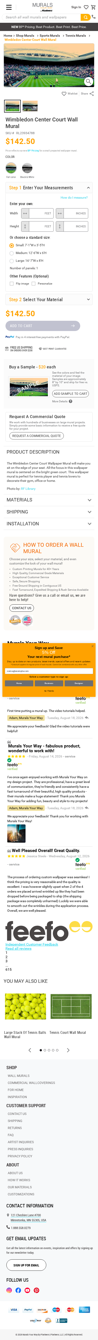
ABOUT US (15, 1173)
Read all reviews (18, 948)
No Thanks (49, 691)
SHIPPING (15, 1121)
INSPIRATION (17, 1097)
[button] (30, 1050)
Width (14, 213)
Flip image (22, 283)
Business (49, 683)
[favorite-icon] (86, 7)
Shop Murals (25, 35)
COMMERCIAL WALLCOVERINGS (31, 1083)
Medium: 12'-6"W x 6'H (31, 253)
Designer (79, 683)
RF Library (28, 488)
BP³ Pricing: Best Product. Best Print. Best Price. (49, 27)
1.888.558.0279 (21, 1228)
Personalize (45, 283)
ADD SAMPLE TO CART (70, 393)
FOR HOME (16, 1090)
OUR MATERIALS (20, 1187)
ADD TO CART (21, 325)
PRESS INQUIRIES (20, 1149)
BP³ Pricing (33, 150)
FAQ (11, 1135)
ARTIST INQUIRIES (21, 1142)
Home (19, 683)
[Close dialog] (92, 646)
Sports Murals (50, 35)
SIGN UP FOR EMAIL (26, 1265)
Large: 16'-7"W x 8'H (29, 260)
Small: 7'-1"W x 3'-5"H (30, 245)
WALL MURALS (18, 1076)
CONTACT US (21, 608)
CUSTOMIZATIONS (21, 1194)
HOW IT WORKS (19, 1180)
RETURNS (15, 1128)
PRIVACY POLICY (20, 1156)
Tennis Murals (75, 35)
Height (14, 226)
